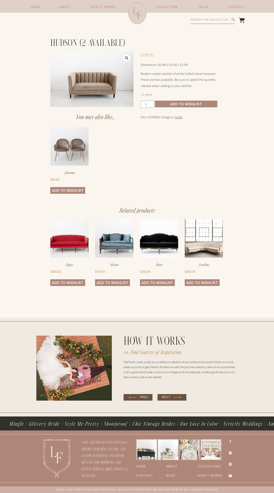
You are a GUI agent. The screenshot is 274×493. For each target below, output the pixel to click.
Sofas (178, 117)
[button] (126, 58)
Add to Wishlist (186, 104)
